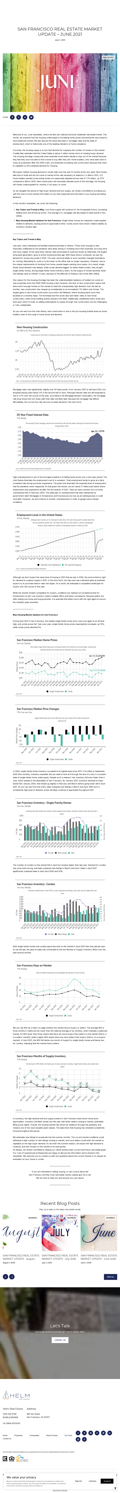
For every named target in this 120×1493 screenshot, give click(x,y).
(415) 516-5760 (9, 1414)
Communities (34, 1435)
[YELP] (84, 1439)
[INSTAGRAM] (97, 1433)
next (12, 1276)
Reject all (78, 1481)
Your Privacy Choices (60, 1490)
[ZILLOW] (78, 1439)
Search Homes (52, 1435)
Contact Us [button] (60, 1340)
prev (5, 1276)
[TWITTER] (78, 1433)
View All (110, 1277)
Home (5, 1435)
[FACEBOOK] (84, 1433)
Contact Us (7, 1439)
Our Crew (68, 1435)
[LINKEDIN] (109, 1433)
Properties (18, 1435)
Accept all (107, 1481)
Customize (92, 1481)
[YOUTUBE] (103, 1433)
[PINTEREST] (90, 1433)
